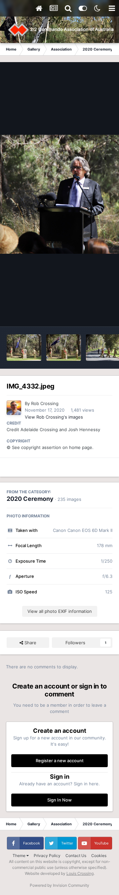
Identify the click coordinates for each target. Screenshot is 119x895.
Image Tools (92, 314)
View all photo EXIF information (59, 611)
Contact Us (75, 855)
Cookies (98, 855)
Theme (19, 855)
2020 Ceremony (30, 498)
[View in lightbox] (59, 194)
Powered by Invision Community (59, 885)
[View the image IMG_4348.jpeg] (24, 347)
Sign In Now (59, 799)
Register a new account (60, 760)
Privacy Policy (47, 855)
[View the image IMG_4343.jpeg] (63, 347)
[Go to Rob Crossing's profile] (14, 407)
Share (29, 642)
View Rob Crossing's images (54, 417)
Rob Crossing (45, 403)
